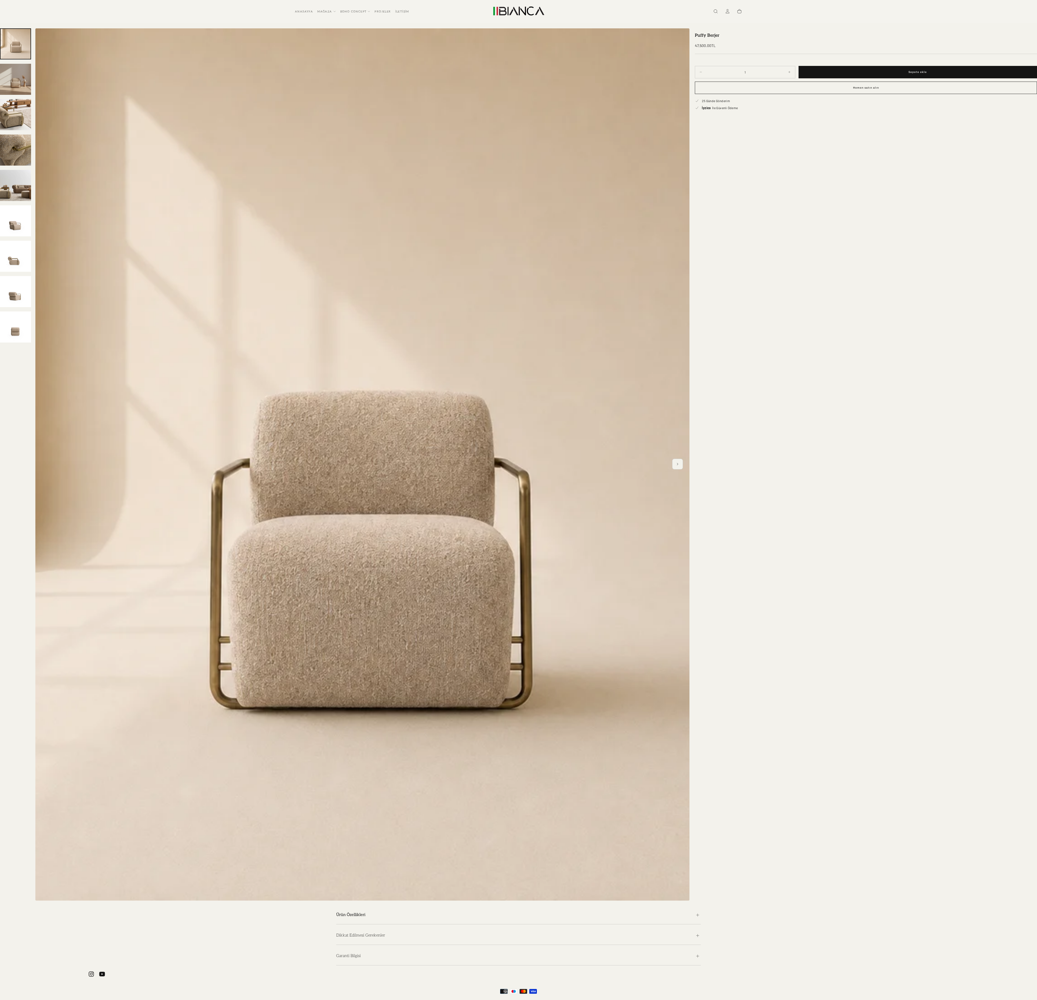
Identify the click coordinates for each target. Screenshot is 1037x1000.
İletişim (402, 11)
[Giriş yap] (727, 12)
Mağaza (324, 11)
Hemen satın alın (866, 87)
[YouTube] (102, 974)
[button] (715, 12)
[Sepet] (739, 12)
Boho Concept (353, 11)
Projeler (383, 11)
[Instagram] (91, 974)
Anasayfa (304, 11)
